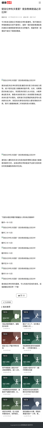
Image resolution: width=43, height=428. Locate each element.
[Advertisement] (21, 56)
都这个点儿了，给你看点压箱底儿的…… (31, 325)
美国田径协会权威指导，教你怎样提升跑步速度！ (31, 391)
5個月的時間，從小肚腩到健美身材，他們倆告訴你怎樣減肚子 (10, 412)
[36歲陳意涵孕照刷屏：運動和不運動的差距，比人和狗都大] (11, 382)
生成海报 (8, 302)
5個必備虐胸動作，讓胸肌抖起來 (10, 325)
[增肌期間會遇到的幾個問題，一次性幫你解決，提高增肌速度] (31, 338)
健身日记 (4, 17)
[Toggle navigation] (40, 3)
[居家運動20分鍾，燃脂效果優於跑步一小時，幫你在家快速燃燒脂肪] (31, 404)
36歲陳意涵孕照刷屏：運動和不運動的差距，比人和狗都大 (11, 391)
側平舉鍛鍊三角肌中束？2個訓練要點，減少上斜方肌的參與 (10, 369)
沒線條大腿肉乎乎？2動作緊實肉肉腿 (31, 369)
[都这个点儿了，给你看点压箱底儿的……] (31, 316)
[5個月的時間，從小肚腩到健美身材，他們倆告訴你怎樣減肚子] (11, 404)
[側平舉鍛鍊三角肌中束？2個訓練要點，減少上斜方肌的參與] (11, 360)
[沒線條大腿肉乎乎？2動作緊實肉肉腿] (31, 360)
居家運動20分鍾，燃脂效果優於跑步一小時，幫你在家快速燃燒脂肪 (31, 412)
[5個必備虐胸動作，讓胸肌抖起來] (11, 316)
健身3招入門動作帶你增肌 (10, 347)
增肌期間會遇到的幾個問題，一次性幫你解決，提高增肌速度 (31, 347)
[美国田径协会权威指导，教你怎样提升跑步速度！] (31, 382)
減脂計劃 (25, 17)
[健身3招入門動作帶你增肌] (11, 338)
